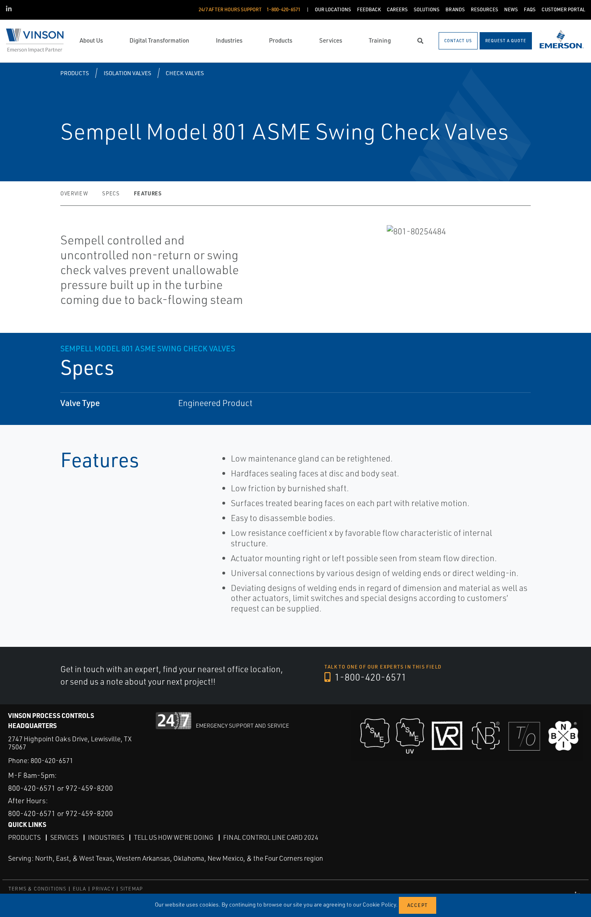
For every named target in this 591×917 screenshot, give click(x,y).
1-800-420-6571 (369, 677)
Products (74, 73)
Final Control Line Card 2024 (270, 837)
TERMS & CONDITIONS (37, 889)
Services (64, 837)
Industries (106, 837)
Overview (74, 193)
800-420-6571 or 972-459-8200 (60, 788)
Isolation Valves (127, 73)
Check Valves (185, 73)
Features (147, 193)
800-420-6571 (52, 760)
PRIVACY (103, 889)
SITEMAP (131, 889)
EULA (79, 889)
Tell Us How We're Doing (173, 837)
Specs (110, 193)
